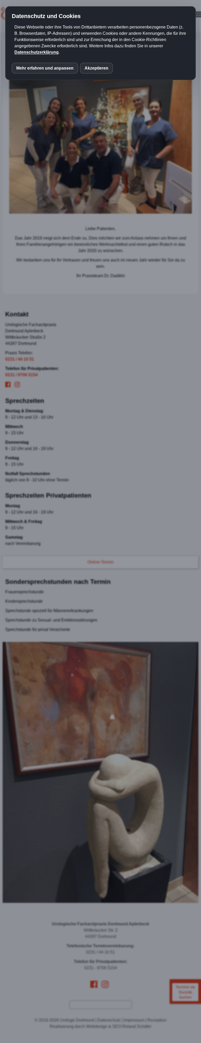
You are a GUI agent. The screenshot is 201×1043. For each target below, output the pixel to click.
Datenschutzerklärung (36, 52)
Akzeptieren (96, 68)
